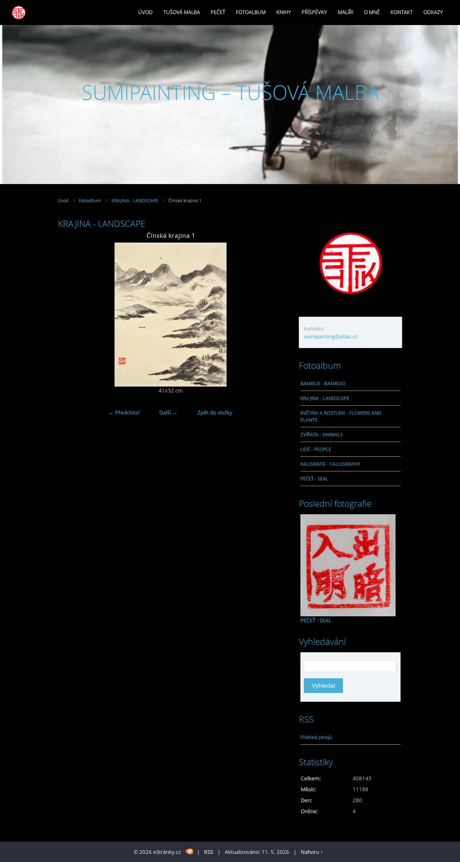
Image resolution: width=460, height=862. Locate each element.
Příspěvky (314, 12)
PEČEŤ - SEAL (314, 478)
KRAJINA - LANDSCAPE (134, 200)
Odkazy (433, 12)
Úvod (145, 12)
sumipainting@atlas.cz (330, 336)
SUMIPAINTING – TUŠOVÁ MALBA (230, 92)
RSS (208, 851)
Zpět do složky (215, 412)
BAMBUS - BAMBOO (322, 383)
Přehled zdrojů (316, 737)
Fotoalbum (251, 12)
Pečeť (218, 12)
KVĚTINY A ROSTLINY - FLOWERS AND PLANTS (340, 416)
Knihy (283, 12)
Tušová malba (181, 12)
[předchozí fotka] (68, 315)
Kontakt (402, 12)
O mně (372, 12)
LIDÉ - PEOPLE (315, 449)
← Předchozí (124, 412)
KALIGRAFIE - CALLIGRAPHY (330, 464)
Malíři (345, 12)
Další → (168, 412)
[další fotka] (273, 315)
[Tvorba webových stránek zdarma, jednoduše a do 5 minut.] (189, 851)
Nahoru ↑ (312, 851)
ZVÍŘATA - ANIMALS (321, 434)
